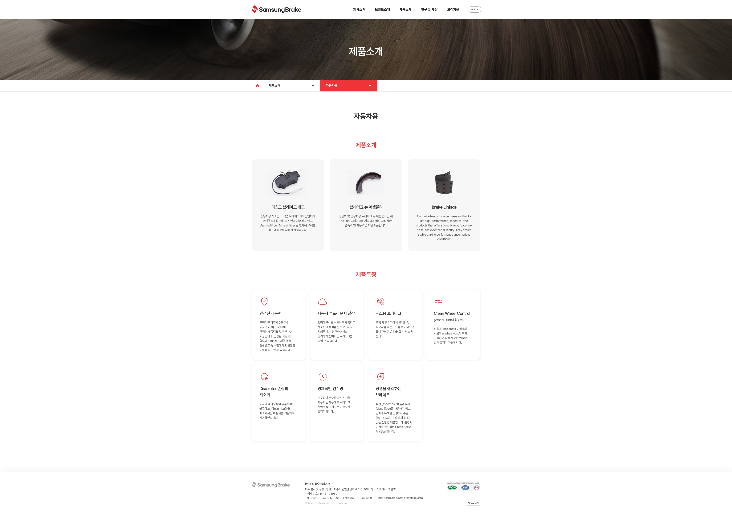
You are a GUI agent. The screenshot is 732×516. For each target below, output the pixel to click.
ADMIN (473, 502)
